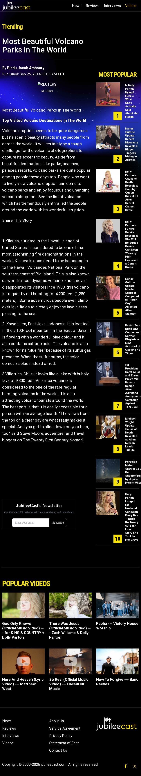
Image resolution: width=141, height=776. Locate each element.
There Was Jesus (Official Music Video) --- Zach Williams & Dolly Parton (70, 630)
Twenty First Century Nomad (56, 440)
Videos (131, 5)
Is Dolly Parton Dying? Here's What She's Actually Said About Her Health (132, 101)
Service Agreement (64, 728)
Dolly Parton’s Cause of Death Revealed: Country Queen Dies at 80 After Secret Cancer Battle (131, 191)
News (76, 5)
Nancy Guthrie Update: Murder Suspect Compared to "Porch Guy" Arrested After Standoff (132, 296)
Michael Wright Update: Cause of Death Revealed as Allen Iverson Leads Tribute (131, 434)
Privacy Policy (60, 735)
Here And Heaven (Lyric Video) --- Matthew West (23, 684)
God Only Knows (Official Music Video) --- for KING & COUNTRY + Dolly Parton (23, 630)
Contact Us (58, 750)
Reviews (93, 5)
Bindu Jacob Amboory (25, 68)
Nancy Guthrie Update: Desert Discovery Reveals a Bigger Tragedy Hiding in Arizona (131, 144)
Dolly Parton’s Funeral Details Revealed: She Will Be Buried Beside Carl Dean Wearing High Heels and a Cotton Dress (131, 244)
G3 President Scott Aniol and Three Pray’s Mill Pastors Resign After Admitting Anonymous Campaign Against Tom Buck (133, 386)
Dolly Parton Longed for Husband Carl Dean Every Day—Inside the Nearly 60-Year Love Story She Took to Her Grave (132, 517)
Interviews (112, 5)
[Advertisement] (117, 52)
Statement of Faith (64, 743)
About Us (56, 721)
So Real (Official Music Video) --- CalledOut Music (68, 684)
